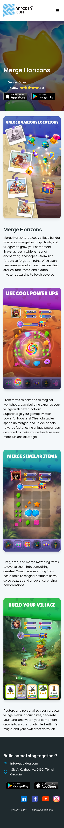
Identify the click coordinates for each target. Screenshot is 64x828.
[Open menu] (57, 10)
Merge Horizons (22, 229)
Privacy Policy (18, 809)
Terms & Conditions (41, 809)
